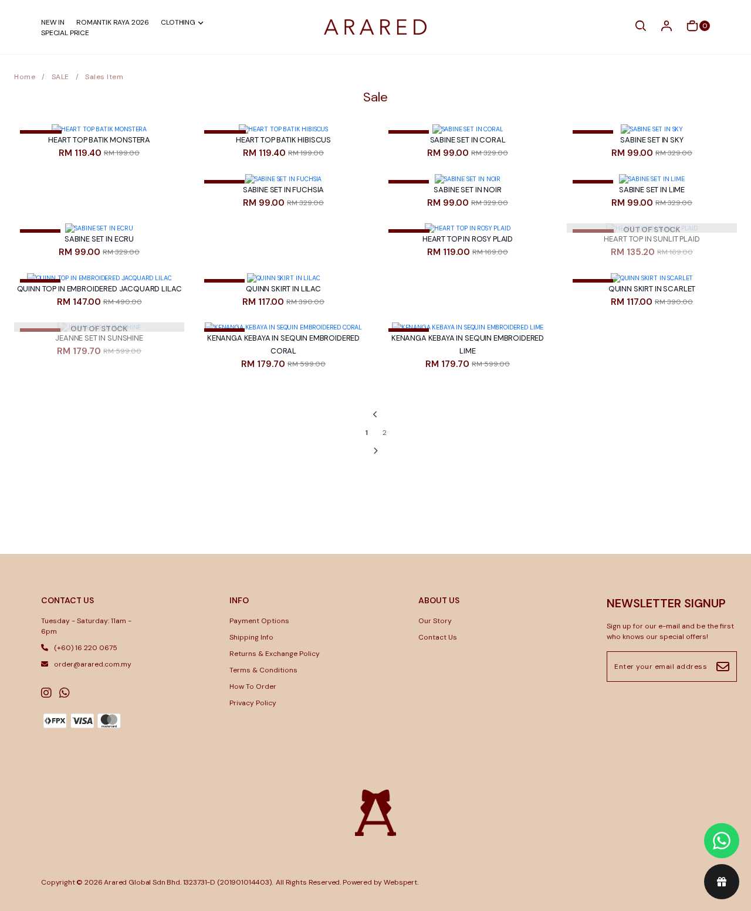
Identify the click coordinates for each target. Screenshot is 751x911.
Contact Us (437, 637)
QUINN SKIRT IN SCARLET (651, 289)
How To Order (252, 686)
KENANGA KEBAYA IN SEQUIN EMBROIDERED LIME (467, 344)
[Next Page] (375, 450)
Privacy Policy (252, 703)
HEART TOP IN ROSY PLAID (467, 239)
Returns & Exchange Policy (274, 653)
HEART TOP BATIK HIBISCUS (283, 140)
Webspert (400, 882)
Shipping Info (251, 637)
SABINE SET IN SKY (651, 140)
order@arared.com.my (92, 664)
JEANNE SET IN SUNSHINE (99, 338)
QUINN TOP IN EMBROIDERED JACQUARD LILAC (99, 289)
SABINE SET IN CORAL (468, 140)
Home (24, 76)
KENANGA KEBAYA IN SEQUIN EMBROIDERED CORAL (283, 344)
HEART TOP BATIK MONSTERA (99, 140)
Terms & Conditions (263, 670)
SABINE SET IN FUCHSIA (283, 190)
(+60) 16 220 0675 (85, 647)
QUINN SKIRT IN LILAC (283, 289)
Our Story (435, 621)
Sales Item (104, 76)
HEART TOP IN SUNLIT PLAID (651, 239)
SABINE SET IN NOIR (467, 190)
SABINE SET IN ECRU (99, 239)
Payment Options (259, 621)
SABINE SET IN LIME (652, 190)
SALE (60, 76)
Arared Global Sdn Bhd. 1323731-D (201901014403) (187, 882)
